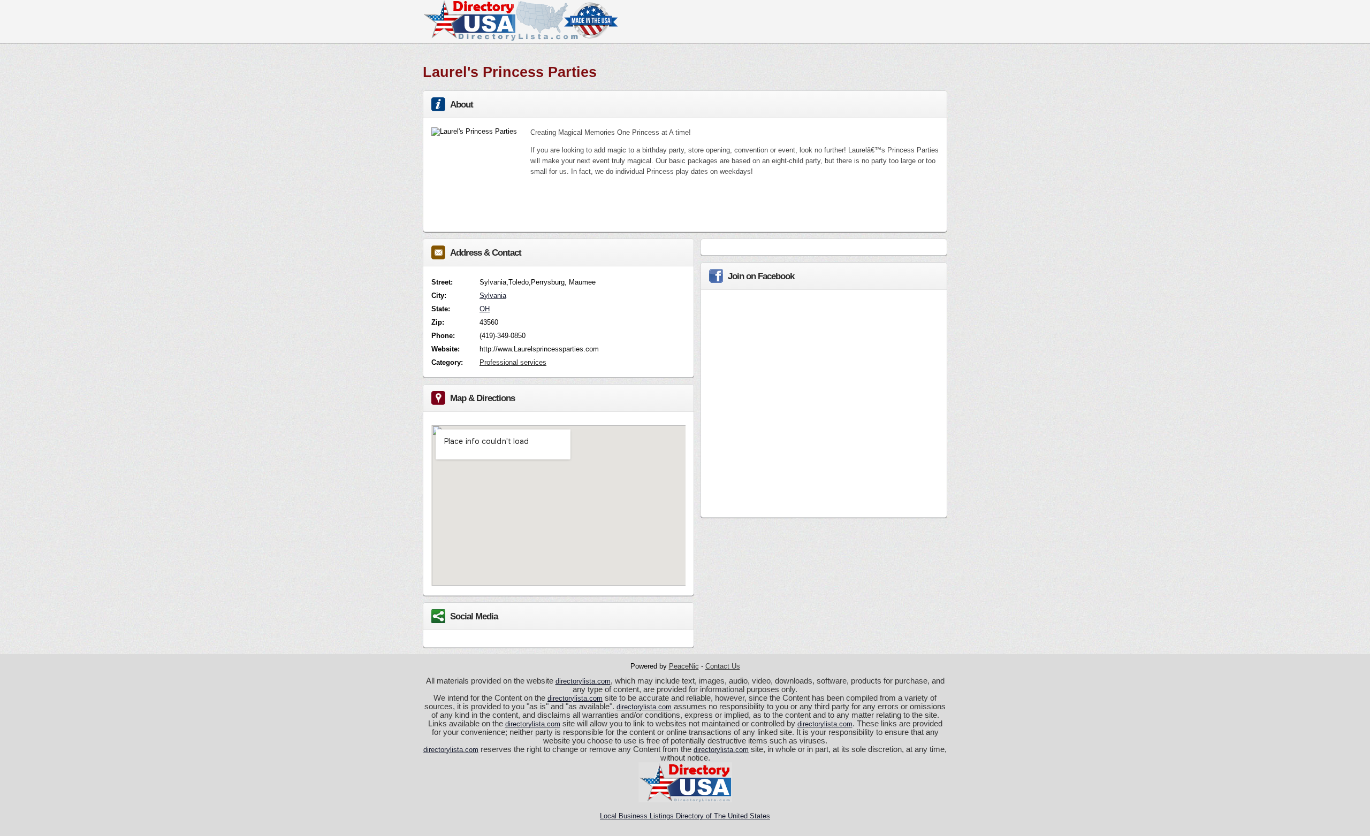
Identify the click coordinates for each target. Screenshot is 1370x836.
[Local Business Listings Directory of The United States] (520, 38)
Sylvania (493, 296)
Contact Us (722, 666)
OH (485, 309)
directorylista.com (583, 681)
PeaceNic (684, 666)
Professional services (513, 362)
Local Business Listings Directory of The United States (685, 816)
